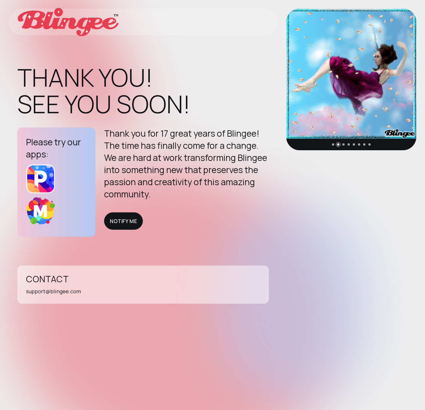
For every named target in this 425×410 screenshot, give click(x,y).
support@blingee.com (53, 291)
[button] (333, 144)
